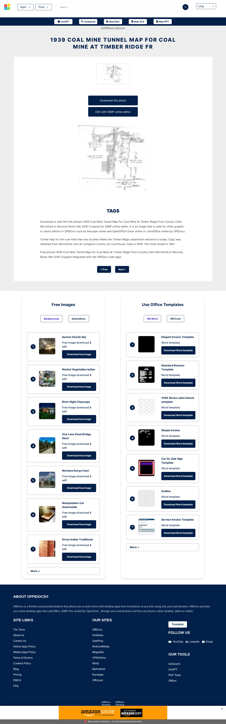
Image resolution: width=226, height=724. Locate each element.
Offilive (172, 680)
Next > (122, 269)
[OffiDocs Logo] (7, 7)
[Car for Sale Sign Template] (147, 475)
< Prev (104, 269)
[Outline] (147, 505)
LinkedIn (194, 641)
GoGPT (172, 669)
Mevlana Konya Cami (75, 470)
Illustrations (79, 318)
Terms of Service (23, 657)
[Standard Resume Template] (147, 382)
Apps (23, 7)
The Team (19, 629)
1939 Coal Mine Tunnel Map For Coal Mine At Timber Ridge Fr (113, 43)
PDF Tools (174, 675)
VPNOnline (99, 657)
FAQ (16, 685)
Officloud (97, 680)
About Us (18, 635)
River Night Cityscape (76, 401)
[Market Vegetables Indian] (48, 386)
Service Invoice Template (177, 519)
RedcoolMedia (101, 646)
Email (209, 641)
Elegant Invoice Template (177, 337)
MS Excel (175, 318)
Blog (16, 669)
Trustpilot (178, 624)
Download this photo (113, 100)
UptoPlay (97, 640)
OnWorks (97, 635)
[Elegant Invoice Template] (147, 351)
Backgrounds (51, 318)
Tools (41, 7)
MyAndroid (98, 669)
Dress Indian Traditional (77, 539)
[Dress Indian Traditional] (48, 556)
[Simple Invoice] (147, 444)
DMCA (17, 680)
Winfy (95, 663)
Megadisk (98, 652)
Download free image (79, 354)
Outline (166, 491)
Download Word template (178, 350)
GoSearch (174, 663)
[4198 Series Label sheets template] (147, 414)
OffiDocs (97, 629)
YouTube (178, 641)
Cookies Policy (22, 663)
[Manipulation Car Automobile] (48, 521)
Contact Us (19, 640)
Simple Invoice (170, 430)
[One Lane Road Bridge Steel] (48, 452)
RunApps (97, 674)
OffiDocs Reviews (106, 703)
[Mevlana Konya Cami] (48, 487)
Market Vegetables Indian (78, 369)
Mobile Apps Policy (24, 652)
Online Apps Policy (24, 646)
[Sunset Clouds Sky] (48, 353)
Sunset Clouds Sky (74, 337)
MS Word (152, 318)
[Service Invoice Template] (147, 534)
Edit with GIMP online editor (113, 111)
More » (35, 571)
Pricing (17, 674)
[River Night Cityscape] (48, 418)
